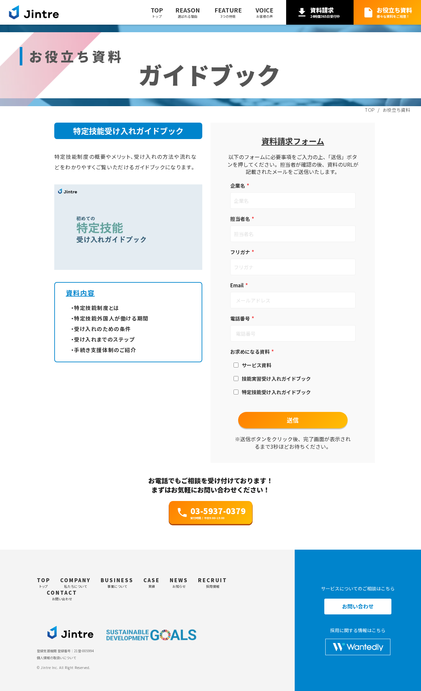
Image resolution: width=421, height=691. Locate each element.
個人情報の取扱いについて (56, 657)
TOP (370, 110)
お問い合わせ (358, 606)
